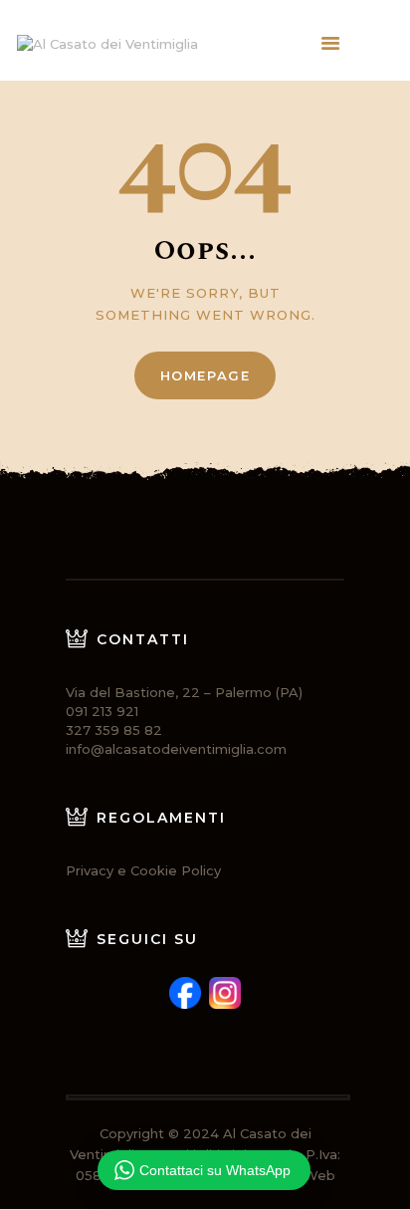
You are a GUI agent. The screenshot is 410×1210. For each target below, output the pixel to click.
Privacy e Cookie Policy (143, 870)
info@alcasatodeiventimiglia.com (176, 749)
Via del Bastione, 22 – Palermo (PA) (184, 692)
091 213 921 (102, 711)
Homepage (205, 375)
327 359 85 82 (114, 730)
